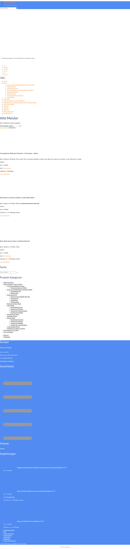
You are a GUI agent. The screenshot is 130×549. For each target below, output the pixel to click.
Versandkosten (7, 168)
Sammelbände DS (16, 291)
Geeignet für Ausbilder (17, 312)
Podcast (2, 448)
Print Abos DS (14, 298)
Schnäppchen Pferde (13, 314)
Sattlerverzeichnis (8, 282)
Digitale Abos (14, 300)
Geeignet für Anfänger (17, 309)
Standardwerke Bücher (17, 319)
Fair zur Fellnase (8, 332)
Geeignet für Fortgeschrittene (19, 311)
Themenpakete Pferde (13, 327)
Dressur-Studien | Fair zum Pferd (13, 284)
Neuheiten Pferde (12, 316)
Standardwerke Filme (17, 307)
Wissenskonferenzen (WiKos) (19, 288)
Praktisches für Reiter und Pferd (16, 328)
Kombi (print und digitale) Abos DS (20, 296)
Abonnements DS (12, 295)
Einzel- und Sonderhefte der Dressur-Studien (19, 289)
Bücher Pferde (11, 318)
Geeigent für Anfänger (17, 321)
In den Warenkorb (5, 174)
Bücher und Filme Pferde (14, 304)
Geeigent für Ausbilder (17, 323)
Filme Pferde (10, 305)
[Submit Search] (17, 8)
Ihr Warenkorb (10, 5)
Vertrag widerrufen (65, 547)
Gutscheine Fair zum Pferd (11, 330)
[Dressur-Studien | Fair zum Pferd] (65, 33)
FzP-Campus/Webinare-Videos (15, 286)
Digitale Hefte (14, 293)
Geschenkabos (15, 302)
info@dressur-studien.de (7, 361)
